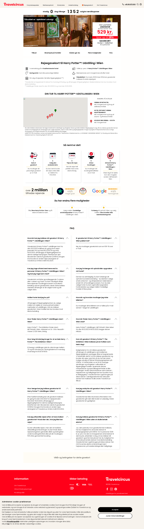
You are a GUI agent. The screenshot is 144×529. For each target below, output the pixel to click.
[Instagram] (111, 490)
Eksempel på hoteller (53, 53)
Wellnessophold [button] (48, 5)
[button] (138, 4)
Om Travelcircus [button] (102, 5)
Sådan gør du (74, 53)
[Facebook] (107, 490)
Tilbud (34, 53)
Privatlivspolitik (13, 521)
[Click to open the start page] (118, 480)
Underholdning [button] (73, 5)
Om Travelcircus (20, 486)
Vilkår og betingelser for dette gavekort (72, 457)
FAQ (110, 53)
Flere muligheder (94, 53)
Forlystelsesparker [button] (33, 5)
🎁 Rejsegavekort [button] (87, 5)
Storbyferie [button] (61, 5)
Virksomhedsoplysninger (23, 489)
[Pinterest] (115, 490)
